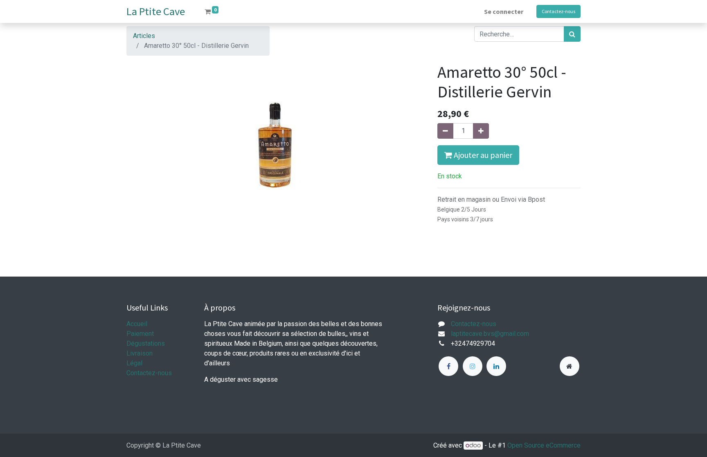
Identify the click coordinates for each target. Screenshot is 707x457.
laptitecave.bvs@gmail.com (490, 334)
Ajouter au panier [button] (482, 155)
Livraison (139, 353)
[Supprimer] (445, 131)
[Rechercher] (572, 34)
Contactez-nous (558, 11)
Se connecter (503, 11)
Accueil (136, 324)
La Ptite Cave (155, 11)
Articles (144, 36)
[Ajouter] (481, 131)
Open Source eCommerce (544, 445)
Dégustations (145, 343)
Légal (134, 363)
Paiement (140, 334)
